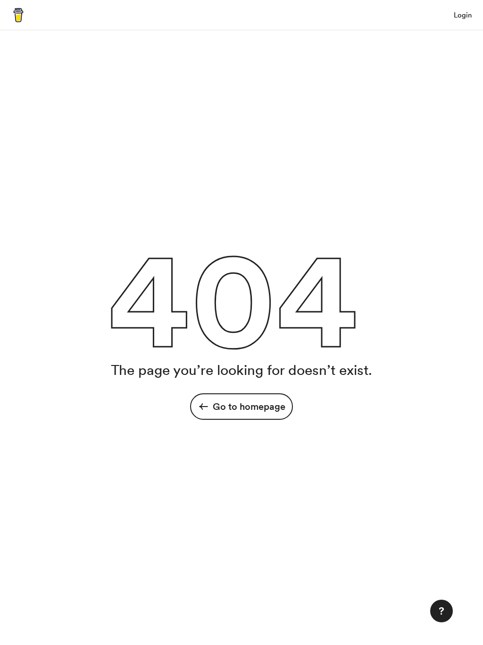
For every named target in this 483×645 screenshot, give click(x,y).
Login (463, 15)
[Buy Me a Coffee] (18, 15)
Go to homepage (249, 406)
